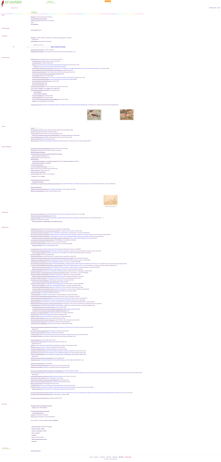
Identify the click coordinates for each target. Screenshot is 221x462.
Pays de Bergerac (34, 24)
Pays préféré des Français (56, 221)
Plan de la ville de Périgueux (38, 83)
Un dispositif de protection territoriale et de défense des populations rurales (49, 309)
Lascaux (32, 128)
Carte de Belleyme (37, 92)
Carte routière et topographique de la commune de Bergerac (45, 99)
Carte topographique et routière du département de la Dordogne (46, 70)
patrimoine (34, 441)
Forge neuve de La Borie (36, 300)
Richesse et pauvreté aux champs (39, 269)
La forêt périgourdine (35, 294)
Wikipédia (33, 17)
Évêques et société (35, 316)
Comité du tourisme (35, 20)
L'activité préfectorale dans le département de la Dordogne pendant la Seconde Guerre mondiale (52, 258)
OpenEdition (55, 420)
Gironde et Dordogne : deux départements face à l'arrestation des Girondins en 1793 (49, 272)
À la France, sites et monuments (38, 332)
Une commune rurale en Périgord (38, 378)
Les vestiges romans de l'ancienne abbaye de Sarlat (42, 240)
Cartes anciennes (5, 57)
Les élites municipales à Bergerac (38, 283)
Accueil (91, 457)
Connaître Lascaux (35, 131)
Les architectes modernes (51, 161)
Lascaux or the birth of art (36, 139)
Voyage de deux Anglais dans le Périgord (40, 365)
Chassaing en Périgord (37, 245)
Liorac (32, 168)
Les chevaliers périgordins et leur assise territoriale (43, 307)
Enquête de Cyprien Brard (38, 182)
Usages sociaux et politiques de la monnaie (40, 260)
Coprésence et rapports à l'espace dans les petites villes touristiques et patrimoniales (50, 238)
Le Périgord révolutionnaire (37, 271)
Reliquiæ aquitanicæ (36, 389)
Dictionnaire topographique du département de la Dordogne (44, 327)
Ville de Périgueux (35, 159)
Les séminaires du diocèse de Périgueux (39, 280)
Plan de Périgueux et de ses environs (40, 77)
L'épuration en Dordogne (36, 256)
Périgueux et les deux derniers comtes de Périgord (42, 358)
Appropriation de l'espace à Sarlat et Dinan (40, 236)
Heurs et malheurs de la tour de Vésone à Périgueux (42, 320)
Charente (38, 433)
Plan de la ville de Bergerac (38, 95)
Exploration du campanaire (37, 367)
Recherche (96, 457)
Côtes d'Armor (84, 238)
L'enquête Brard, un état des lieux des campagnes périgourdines (45, 183)
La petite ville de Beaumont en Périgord (39, 376)
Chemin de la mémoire (68, 161)
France (12, 7)
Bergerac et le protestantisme (37, 191)
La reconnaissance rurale (36, 249)
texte (33, 329)
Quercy (33, 433)
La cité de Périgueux (35, 305)
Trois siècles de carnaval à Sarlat (38, 241)
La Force (33, 176)
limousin (218, 7)
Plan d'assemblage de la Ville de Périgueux (41, 81)
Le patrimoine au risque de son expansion (40, 232)
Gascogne (34, 428)
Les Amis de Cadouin (35, 170)
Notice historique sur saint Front (38, 352)
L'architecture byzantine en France (38, 350)
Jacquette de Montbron (36, 301)
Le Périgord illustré (35, 334)
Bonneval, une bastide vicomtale (38, 243)
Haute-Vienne (39, 430)
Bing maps (63, 46)
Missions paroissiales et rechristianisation (40, 274)
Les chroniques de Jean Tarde (37, 372)
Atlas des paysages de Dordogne (38, 152)
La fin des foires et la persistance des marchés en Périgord (43, 296)
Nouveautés (102, 457)
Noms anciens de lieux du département (39, 331)
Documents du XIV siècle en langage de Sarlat (41, 394)
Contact (121, 457)
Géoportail (33, 37)
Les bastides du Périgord (36, 336)
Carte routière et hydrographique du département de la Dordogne (46, 74)
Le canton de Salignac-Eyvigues (39, 252)
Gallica (32, 59)
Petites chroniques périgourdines (38, 172)
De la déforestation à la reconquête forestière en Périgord (45, 291)
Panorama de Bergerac (37, 97)
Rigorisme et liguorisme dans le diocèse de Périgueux (44, 276)
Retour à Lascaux (34, 140)
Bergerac (48, 88)
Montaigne (34, 435)
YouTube (33, 219)
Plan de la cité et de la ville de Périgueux (41, 79)
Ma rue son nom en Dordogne (37, 214)
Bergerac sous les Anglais (36, 383)
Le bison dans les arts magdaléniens (39, 323)
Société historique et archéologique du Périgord (41, 405)
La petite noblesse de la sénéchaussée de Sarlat (41, 298)
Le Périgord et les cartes (36, 104)
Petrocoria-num (34, 416)
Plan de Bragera (35, 75)
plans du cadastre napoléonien (40, 93)
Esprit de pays (34, 150)
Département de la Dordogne (37, 49)
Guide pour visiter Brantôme (37, 363)
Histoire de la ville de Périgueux (38, 354)
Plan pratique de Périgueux (38, 84)
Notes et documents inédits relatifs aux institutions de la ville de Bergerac (47, 370)
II (53, 340)
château (43, 176)
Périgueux (40, 88)
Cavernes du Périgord (35, 387)
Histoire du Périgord (35, 340)
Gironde (38, 428)
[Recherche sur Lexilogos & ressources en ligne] (110, 3)
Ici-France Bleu (34, 30)
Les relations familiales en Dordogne (39, 278)
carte (33, 39)
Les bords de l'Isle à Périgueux (38, 161)
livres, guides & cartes (35, 450)
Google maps (57, 46)
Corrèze (44, 430)
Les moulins (48, 163)
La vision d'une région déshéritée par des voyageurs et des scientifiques (46, 265)
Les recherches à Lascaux (36, 130)
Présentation (115, 457)
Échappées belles (46, 221)
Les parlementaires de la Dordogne (38, 261)
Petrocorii (34, 64)
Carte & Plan (4, 36)
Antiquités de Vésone (35, 360)
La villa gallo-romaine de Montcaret (38, 321)
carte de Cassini (61, 37)
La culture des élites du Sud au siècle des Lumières (43, 289)
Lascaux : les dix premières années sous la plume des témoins (45, 135)
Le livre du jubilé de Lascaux (37, 137)
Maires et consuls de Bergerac (38, 285)
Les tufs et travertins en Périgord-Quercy (40, 398)
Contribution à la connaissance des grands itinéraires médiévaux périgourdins (49, 310)
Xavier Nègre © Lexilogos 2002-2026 (110, 458)
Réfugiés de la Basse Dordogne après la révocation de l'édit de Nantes (46, 303)
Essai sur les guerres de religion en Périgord (40, 381)
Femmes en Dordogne (36, 254)
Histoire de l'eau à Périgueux (38, 163)
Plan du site (108, 457)
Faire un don (107, 1)
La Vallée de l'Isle (34, 385)
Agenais (42, 428)
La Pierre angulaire (35, 174)
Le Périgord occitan (35, 229)
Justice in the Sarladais (36, 292)
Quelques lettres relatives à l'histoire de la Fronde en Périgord (44, 380)
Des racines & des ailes (37, 221)
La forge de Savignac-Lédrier (37, 165)
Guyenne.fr (33, 415)
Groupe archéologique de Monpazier (39, 166)
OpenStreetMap (34, 41)
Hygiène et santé (34, 314)
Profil (3, 15)
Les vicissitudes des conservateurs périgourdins (41, 263)
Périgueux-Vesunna (35, 157)
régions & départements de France (39, 439)
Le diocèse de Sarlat (36, 61)
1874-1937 (45, 407)
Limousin (34, 430)
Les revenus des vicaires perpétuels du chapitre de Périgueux (45, 281)
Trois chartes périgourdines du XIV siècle (40, 392)
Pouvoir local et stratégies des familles (40, 287)
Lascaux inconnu (34, 133)
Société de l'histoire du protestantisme (39, 189)
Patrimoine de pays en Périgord (39, 155)
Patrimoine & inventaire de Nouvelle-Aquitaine (41, 148)
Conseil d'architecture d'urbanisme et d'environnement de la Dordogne (46, 154)
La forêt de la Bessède (35, 217)
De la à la (40, 234)
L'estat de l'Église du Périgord (37, 341)
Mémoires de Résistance (36, 187)
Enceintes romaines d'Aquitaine (38, 318)
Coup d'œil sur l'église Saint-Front (38, 349)
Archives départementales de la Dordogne (40, 90)
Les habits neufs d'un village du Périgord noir (41, 251)
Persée (50, 420)
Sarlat (32, 22)
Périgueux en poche (35, 347)
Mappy (52, 46)
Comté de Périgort (36, 63)
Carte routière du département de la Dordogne (42, 68)
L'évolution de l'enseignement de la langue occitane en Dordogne (45, 231)
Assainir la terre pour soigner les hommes (41, 267)
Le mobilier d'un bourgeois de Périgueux (40, 312)
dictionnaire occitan (212, 7)
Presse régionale (5, 28)
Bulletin (34, 407)
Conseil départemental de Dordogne (39, 18)
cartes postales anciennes (38, 413)
